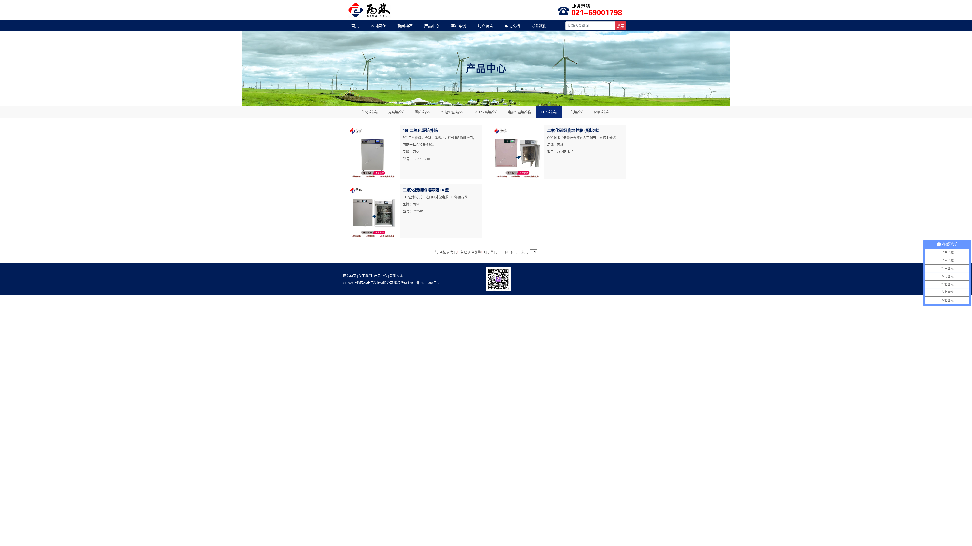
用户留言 (485, 26)
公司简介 (378, 26)
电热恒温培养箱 (519, 112)
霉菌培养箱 (423, 112)
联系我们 (539, 26)
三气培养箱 (575, 112)
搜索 (620, 26)
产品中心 (431, 26)
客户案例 (458, 26)
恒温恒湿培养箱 (452, 112)
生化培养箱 (370, 112)
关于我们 (365, 276)
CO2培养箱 (549, 112)
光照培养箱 (396, 112)
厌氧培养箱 (602, 112)
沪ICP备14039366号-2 (424, 283)
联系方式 (396, 276)
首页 (355, 26)
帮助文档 (512, 26)
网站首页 (349, 276)
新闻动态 (405, 26)
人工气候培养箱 (486, 112)
